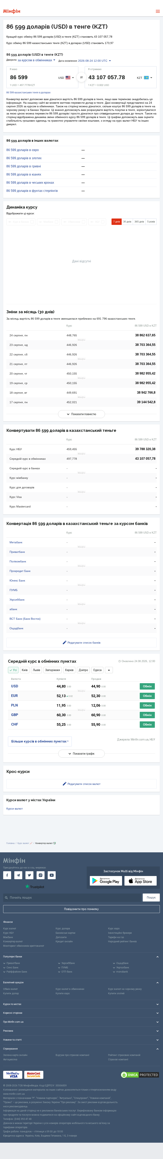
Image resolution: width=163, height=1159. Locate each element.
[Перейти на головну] (11, 11)
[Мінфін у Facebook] (7, 875)
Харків (69, 670)
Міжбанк (8, 937)
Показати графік (83, 753)
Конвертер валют (13, 941)
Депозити (61, 937)
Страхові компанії (118, 1059)
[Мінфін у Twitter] (29, 875)
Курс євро (113, 928)
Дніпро (83, 670)
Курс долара (63, 928)
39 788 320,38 (145, 449)
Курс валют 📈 (24, 843)
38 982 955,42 (145, 373)
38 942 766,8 (146, 392)
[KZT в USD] (81, 77)
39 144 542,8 (146, 402)
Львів (36, 670)
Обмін (147, 686)
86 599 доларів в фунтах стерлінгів (32, 190)
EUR (14, 696)
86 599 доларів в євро (22, 150)
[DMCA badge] (140, 1075)
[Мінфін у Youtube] (52, 875)
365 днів (139, 221)
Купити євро (63, 993)
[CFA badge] (54, 1075)
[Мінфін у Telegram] (18, 875)
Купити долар (11, 993)
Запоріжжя (52, 670)
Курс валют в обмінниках (70, 989)
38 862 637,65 (145, 335)
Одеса (97, 670)
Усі (15, 670)
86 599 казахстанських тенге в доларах (28, 92)
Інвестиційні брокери (120, 933)
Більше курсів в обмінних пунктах (39, 741)
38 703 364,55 (145, 344)
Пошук (151, 897)
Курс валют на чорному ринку (125, 989)
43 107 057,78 (145, 458)
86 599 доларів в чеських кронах (30, 182)
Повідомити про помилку (81, 909)
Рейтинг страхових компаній (124, 1055)
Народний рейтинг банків (122, 941)
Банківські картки (65, 933)
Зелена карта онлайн (15, 1055)
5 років (151, 221)
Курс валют (9, 928)
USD (14, 686)
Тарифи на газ (116, 937)
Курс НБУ (8, 933)
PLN (14, 705)
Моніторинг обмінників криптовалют (23, 945)
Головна (10, 843)
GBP (14, 715)
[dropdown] (109, 670)
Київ (25, 670)
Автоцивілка (10, 1059)
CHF (14, 724)
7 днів (116, 221)
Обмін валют (10, 989)
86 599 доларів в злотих (24, 158)
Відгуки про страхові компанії (72, 1055)
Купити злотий (116, 993)
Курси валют (14, 808)
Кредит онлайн (64, 941)
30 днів (127, 221)
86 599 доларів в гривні (23, 166)
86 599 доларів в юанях (23, 174)
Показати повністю (83, 414)
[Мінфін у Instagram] (41, 875)
